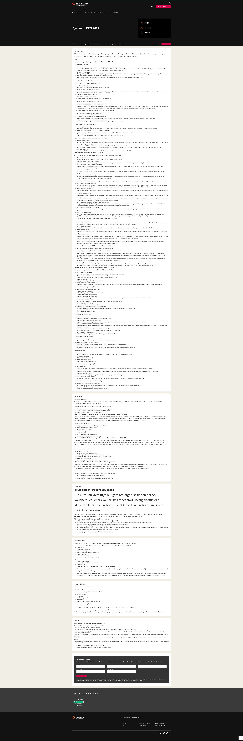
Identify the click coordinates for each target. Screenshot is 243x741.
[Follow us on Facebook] (170, 733)
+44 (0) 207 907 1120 (163, 6)
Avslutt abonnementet (160, 725)
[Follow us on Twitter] (164, 733)
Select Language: (156, 2)
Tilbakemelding (142, 725)
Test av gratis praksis (159, 723)
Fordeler (114, 44)
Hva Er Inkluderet (107, 44)
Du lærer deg (76, 44)
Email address (140, 664)
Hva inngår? (90, 44)
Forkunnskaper (97, 44)
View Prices (166, 44)
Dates (156, 44)
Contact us (81, 676)
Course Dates (121, 44)
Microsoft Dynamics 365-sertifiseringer (99, 12)
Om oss (124, 723)
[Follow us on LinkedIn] (160, 733)
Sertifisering (83, 44)
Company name (110, 669)
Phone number (79, 669)
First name (78, 664)
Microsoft (87, 12)
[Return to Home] (80, 4)
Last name (109, 664)
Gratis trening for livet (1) (144, 723)
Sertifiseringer (75, 12)
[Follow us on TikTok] (167, 733)
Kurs (152, 6)
